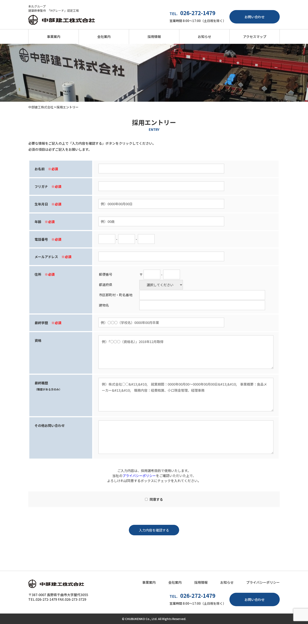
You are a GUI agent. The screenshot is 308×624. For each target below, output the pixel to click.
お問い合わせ (255, 16)
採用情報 (154, 36)
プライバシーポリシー (139, 475)
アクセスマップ (254, 36)
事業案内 (53, 36)
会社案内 (104, 36)
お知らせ (204, 36)
